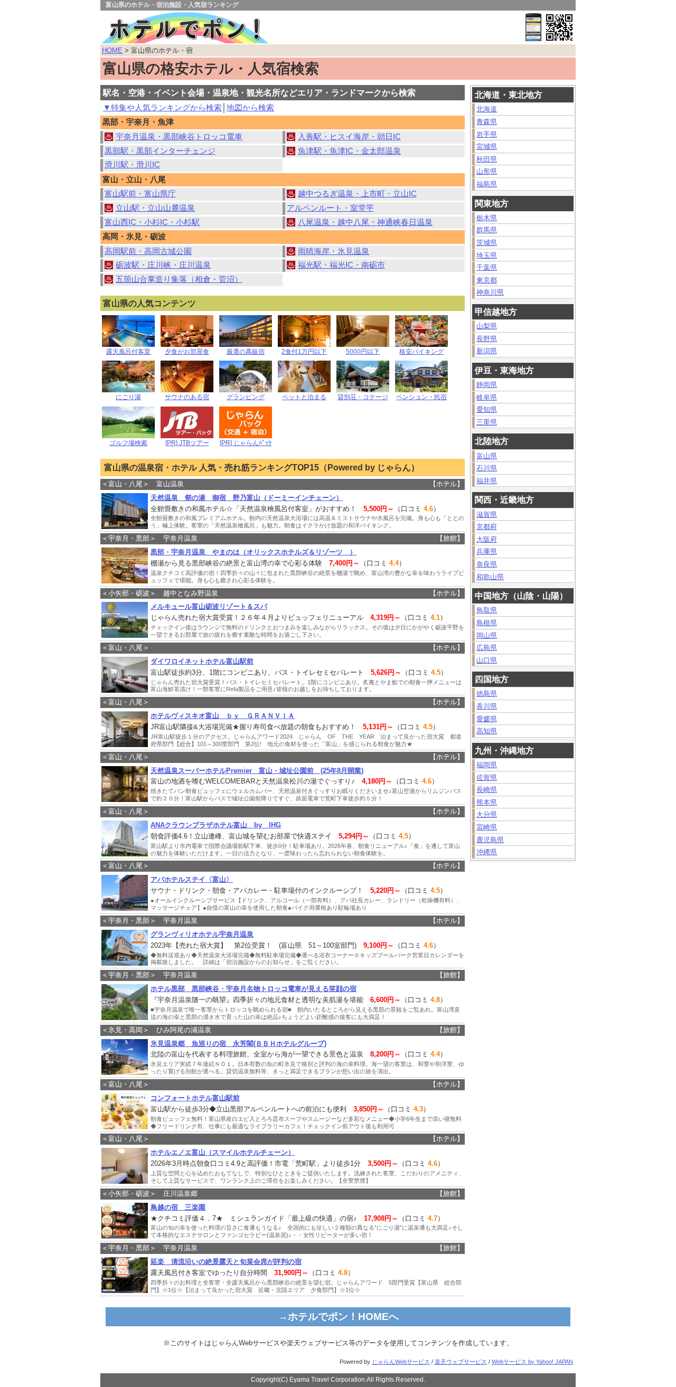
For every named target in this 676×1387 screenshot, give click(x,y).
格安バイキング (421, 351)
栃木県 (486, 218)
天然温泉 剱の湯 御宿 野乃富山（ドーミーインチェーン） (247, 498)
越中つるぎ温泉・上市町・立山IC (357, 194)
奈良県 (486, 564)
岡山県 (486, 635)
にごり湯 (128, 397)
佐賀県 (486, 777)
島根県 (486, 623)
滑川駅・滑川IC (132, 165)
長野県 (486, 339)
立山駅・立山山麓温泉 (155, 208)
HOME (112, 50)
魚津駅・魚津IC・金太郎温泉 (349, 151)
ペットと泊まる (304, 397)
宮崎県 (486, 827)
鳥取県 (486, 610)
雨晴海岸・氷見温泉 (333, 251)
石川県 (486, 468)
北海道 (486, 109)
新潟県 (486, 351)
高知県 (486, 731)
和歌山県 (490, 577)
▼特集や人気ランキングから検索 (162, 107)
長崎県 (486, 790)
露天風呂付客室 (128, 351)
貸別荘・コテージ (362, 397)
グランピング (246, 397)
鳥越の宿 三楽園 (178, 1207)
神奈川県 (490, 292)
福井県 (486, 481)
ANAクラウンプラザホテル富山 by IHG (216, 825)
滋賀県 (486, 514)
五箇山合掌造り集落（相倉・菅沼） (179, 279)
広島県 (486, 648)
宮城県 (486, 146)
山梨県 (486, 326)
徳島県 (486, 693)
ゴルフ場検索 (128, 443)
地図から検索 (250, 107)
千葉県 (486, 267)
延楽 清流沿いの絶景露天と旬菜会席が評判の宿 (226, 1262)
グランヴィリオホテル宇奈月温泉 (202, 934)
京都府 (486, 527)
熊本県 (486, 802)
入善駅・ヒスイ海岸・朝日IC (349, 137)
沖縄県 (486, 852)
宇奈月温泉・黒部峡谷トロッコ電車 (179, 137)
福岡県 (486, 765)
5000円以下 (363, 351)
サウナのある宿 (187, 397)
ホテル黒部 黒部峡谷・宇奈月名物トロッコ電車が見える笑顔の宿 (253, 989)
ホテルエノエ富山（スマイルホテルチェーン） (223, 1152)
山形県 (486, 171)
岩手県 (486, 134)
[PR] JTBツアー (187, 443)
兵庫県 (486, 551)
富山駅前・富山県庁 (140, 194)
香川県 (486, 706)
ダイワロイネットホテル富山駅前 (202, 661)
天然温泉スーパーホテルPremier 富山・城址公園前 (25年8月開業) (257, 771)
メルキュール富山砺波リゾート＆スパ (209, 606)
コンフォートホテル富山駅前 (195, 1098)
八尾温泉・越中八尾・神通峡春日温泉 (365, 222)
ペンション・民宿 (421, 397)
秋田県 (486, 159)
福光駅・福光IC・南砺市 (341, 265)
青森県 (486, 122)
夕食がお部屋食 (187, 351)
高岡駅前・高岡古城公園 (148, 251)
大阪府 (486, 539)
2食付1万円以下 (304, 351)
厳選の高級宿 (246, 351)
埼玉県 (486, 255)
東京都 (486, 280)
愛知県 (486, 409)
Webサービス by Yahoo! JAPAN (532, 1361)
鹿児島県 (490, 840)
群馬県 (486, 230)
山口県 (486, 660)
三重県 (486, 422)
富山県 (486, 456)
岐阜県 (486, 397)
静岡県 (486, 385)
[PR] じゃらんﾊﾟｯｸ (245, 443)
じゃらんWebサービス (401, 1361)
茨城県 (486, 243)
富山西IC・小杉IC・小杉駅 (152, 222)
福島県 (486, 184)
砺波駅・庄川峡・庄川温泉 (163, 265)
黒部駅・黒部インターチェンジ (160, 151)
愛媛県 (486, 719)
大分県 (486, 814)
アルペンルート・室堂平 (330, 208)
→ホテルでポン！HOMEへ (338, 1316)
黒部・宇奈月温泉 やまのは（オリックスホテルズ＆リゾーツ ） (253, 552)
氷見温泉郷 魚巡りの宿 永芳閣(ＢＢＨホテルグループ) (238, 1044)
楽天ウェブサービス (461, 1361)
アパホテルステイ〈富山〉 (192, 879)
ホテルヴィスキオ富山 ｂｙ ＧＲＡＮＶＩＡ (223, 716)
